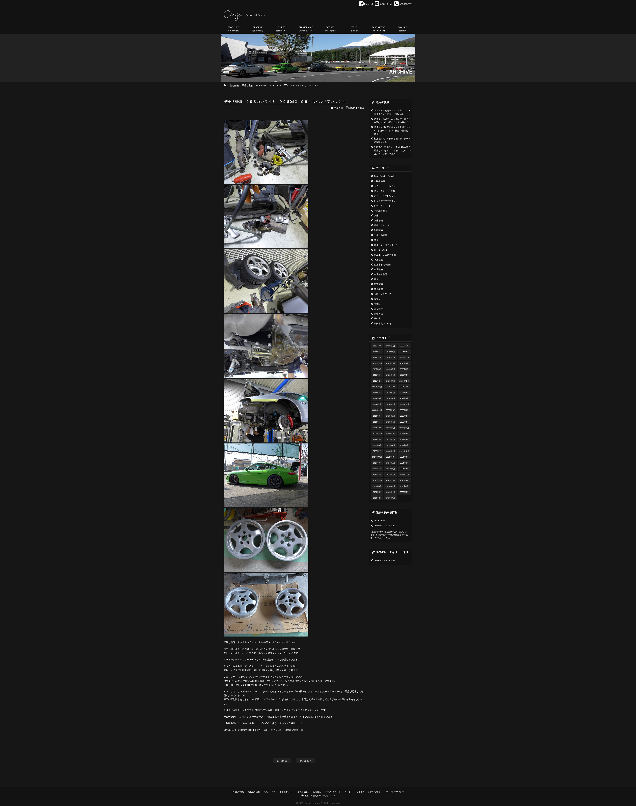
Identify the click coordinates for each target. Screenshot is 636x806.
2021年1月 (390, 474)
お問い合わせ (374, 791)
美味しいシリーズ (382, 293)
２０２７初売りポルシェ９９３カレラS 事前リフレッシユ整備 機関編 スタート (392, 130)
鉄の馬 (377, 318)
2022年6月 (404, 439)
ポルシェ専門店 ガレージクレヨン (319, 795)
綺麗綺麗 (378, 289)
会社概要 (360, 791)
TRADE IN (257, 29)
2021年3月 (404, 468)
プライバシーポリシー (394, 791)
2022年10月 (391, 433)
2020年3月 (404, 492)
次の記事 (305, 760)
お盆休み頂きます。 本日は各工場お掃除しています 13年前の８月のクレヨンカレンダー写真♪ (392, 150)
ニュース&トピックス (384, 190)
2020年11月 (377, 480)
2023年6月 (404, 415)
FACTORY (330, 29)
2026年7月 (390, 345)
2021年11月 (377, 456)
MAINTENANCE (306, 29)
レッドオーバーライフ (385, 200)
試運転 (377, 303)
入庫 (376, 215)
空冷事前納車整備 (382, 264)
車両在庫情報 (238, 791)
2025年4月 (390, 374)
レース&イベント (382, 205)
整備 (376, 239)
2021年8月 (377, 462)
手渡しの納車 (380, 234)
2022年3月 (404, 445)
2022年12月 (404, 427)
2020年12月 (404, 474)
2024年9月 (404, 386)
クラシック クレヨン (385, 186)
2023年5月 (377, 421)
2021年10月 (391, 456)
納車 (376, 279)
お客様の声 (379, 181)
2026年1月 (390, 357)
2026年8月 (377, 345)
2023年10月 (391, 410)
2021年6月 (404, 462)
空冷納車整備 (380, 274)
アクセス (348, 791)
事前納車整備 (380, 210)
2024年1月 (390, 404)
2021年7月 (390, 462)
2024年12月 (404, 380)
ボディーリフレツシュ (385, 195)
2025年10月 (391, 363)
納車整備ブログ (286, 791)
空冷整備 (234, 85)
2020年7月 (390, 486)
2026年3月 (404, 351)
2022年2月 (377, 451)
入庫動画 (378, 220)
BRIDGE (281, 29)
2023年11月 (377, 410)
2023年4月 (390, 421)
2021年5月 (377, 468)
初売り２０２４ (381, 225)
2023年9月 (404, 410)
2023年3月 (404, 421)
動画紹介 (317, 791)
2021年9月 (404, 456)
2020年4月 (390, 492)
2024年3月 (404, 398)
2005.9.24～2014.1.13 (384, 525)
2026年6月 (404, 345)
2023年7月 (390, 415)
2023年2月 (377, 427)
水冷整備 (378, 259)
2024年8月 (377, 392)
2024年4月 (390, 398)
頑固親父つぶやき (382, 323)
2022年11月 (377, 433)
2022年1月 (390, 451)
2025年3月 (404, 374)
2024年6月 (404, 392)
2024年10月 (391, 386)
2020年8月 (377, 486)
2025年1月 (390, 380)
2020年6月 (404, 486)
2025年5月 (377, 374)
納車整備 (378, 284)
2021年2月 (377, 474)
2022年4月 (390, 445)
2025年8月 (377, 369)
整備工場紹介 (303, 791)
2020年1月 (390, 497)
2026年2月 (377, 357)
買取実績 (378, 313)
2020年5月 (377, 492)
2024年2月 (377, 404)
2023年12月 (404, 404)
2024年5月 (377, 398)
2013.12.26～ (380, 520)
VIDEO (354, 29)
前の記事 (283, 760)
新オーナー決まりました (386, 244)
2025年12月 (404, 357)
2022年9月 (404, 433)
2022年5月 (377, 445)
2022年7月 (390, 439)
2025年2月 (377, 380)
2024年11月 (377, 386)
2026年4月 (390, 351)
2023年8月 (377, 415)
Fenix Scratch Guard (384, 176)
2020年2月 (377, 497)
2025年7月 (390, 369)
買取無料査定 (254, 791)
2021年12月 (404, 451)
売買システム (270, 791)
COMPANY (402, 29)
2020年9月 (404, 480)
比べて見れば (380, 249)
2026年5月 (377, 351)
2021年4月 (390, 468)
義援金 (377, 298)
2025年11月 (377, 363)
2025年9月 (404, 363)
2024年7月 (390, 392)
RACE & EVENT (378, 29)
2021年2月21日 (356, 107)
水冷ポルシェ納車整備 (385, 254)
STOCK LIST (233, 29)
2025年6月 (404, 369)
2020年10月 (391, 480)
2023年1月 (390, 427)
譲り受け (378, 308)
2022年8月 (377, 439)
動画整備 (378, 230)
